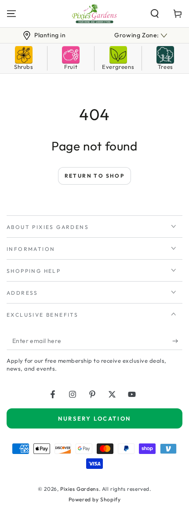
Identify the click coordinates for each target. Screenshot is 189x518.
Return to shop (95, 175)
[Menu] (11, 13)
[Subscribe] (177, 341)
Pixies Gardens (79, 489)
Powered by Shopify (95, 499)
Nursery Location (94, 418)
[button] (154, 13)
